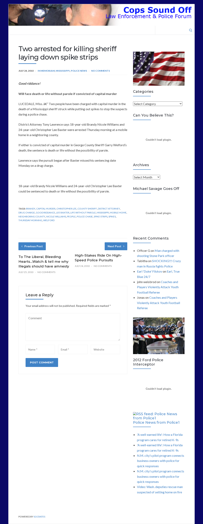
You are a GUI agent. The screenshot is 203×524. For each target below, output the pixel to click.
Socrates (39, 516)
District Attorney (109, 208)
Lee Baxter (62, 212)
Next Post (114, 246)
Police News (79, 70)
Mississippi (63, 70)
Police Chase (85, 216)
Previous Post (33, 246)
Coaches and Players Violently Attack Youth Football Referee (158, 287)
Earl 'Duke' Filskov (149, 271)
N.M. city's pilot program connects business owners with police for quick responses (160, 461)
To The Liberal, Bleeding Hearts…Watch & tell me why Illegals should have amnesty (43, 261)
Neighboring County (31, 216)
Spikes (112, 216)
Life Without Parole (83, 212)
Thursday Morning (30, 220)
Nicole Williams (56, 216)
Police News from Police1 (156, 422)
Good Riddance (45, 212)
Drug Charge (26, 212)
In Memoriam (46, 70)
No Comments (100, 70)
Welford (49, 220)
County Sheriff (87, 208)
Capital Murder (46, 208)
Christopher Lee (66, 208)
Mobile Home (118, 212)
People (71, 216)
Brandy (30, 208)
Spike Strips (100, 216)
